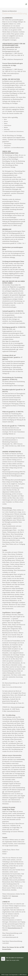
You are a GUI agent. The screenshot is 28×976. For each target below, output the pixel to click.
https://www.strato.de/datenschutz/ (12, 687)
